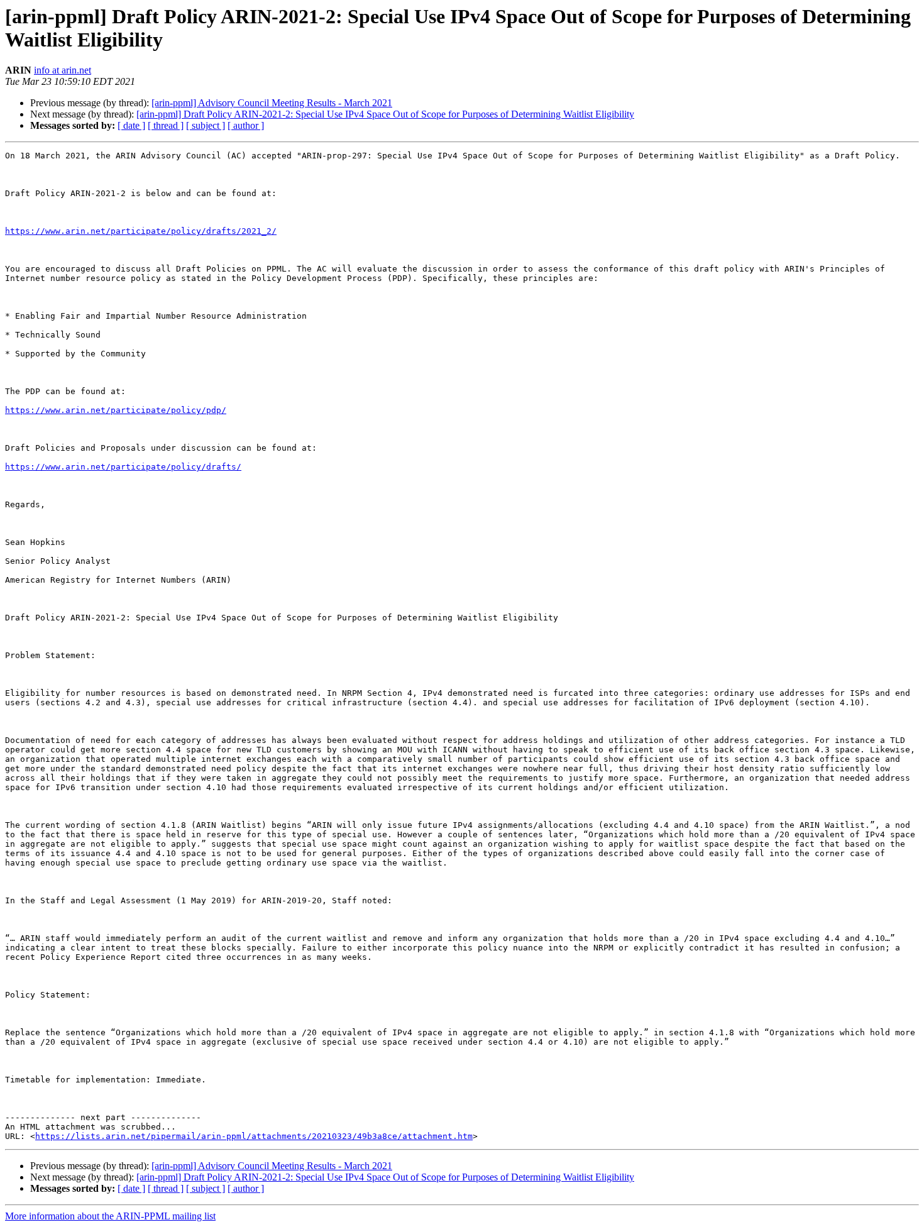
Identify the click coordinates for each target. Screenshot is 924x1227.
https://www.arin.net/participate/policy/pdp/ (115, 410)
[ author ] (246, 125)
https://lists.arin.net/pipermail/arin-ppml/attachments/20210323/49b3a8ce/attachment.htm (254, 1136)
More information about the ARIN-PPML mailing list (110, 1216)
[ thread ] (166, 125)
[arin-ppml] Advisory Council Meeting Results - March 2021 (271, 102)
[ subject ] (205, 125)
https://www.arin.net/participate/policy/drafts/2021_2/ (141, 231)
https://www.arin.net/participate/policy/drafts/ (123, 466)
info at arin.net (62, 70)
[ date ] (131, 125)
